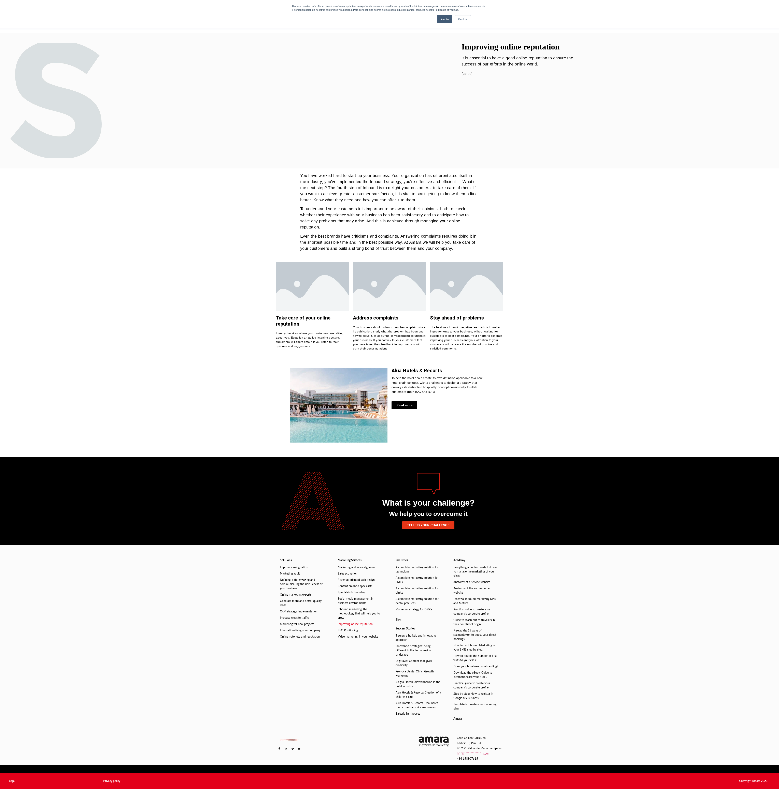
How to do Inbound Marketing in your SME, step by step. (474, 647)
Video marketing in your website (358, 636)
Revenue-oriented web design (356, 580)
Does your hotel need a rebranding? (475, 666)
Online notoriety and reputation (300, 636)
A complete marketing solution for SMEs (417, 580)
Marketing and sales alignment (357, 567)
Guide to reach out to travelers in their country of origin (474, 622)
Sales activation (347, 573)
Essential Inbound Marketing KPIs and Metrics (474, 601)
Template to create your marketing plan (474, 706)
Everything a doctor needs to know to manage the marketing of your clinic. (475, 571)
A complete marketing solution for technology (417, 569)
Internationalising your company (300, 630)
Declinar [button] (463, 19)
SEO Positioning (348, 630)
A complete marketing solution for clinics (417, 590)
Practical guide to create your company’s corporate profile (471, 611)
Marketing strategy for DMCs (414, 609)
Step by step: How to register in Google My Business (473, 696)
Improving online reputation (355, 624)
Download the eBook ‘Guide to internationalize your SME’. (472, 675)
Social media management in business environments (355, 601)
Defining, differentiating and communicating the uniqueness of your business (301, 584)
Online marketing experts (295, 594)
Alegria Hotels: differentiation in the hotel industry (418, 684)
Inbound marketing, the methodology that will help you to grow (359, 613)
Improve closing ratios (294, 567)
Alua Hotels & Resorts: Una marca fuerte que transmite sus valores (417, 705)
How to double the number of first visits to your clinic (475, 658)
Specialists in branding (351, 592)
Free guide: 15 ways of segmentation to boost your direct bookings (474, 635)
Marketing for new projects (297, 624)
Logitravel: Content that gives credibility (414, 663)
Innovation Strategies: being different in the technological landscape (413, 650)
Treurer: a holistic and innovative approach (416, 637)
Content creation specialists (355, 586)
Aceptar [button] (444, 19)
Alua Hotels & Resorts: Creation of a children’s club (418, 694)
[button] (12, 781)
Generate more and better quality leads (301, 603)
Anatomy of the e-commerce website (471, 590)
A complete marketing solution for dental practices (417, 601)
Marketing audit (290, 573)
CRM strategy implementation (298, 611)
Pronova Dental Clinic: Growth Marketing (415, 673)
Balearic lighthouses (408, 713)
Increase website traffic (294, 617)
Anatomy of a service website (471, 582)
